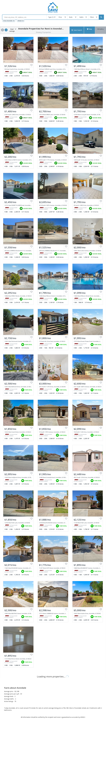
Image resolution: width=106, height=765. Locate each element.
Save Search (78, 30)
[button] (89, 30)
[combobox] (24, 17)
